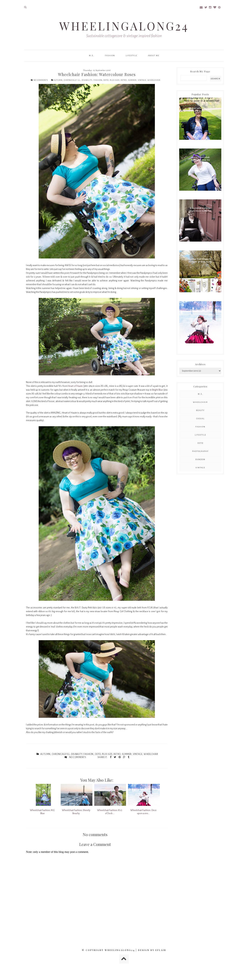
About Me (153, 56)
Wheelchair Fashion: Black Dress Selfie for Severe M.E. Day (200, 210)
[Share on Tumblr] (128, 757)
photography (200, 451)
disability (87, 80)
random (200, 459)
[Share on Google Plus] (124, 757)
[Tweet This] (115, 757)
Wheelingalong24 (124, 25)
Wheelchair (153, 80)
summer (132, 80)
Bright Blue (157, 390)
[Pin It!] (120, 757)
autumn (58, 80)
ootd (106, 80)
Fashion (110, 56)
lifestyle (200, 435)
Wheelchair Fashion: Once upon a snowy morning (200, 311)
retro (124, 80)
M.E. (91, 56)
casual (200, 419)
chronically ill (72, 80)
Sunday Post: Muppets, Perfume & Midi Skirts (200, 260)
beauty (200, 410)
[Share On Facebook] (111, 757)
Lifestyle (131, 56)
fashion (97, 80)
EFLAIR (160, 950)
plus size (114, 80)
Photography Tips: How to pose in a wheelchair (200, 109)
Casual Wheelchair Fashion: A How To (200, 158)
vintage (142, 80)
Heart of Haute (75, 386)
